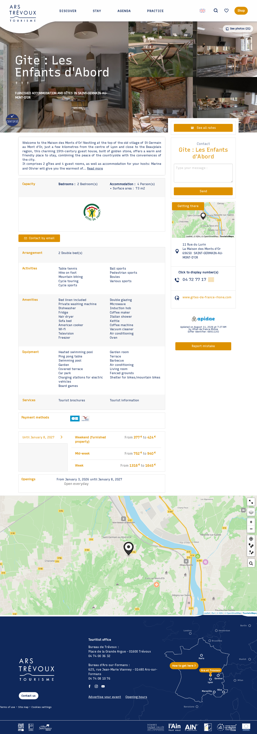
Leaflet (207, 612)
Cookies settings (41, 707)
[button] (215, 10)
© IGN (220, 612)
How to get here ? (184, 665)
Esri (213, 612)
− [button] (251, 528)
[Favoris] (227, 10)
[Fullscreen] (251, 501)
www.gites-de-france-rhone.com (206, 297)
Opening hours (136, 697)
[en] (203, 10)
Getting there (188, 206)
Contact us (28, 695)
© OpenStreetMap (232, 612)
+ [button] (251, 522)
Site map (23, 707)
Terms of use (7, 707)
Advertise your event (104, 697)
